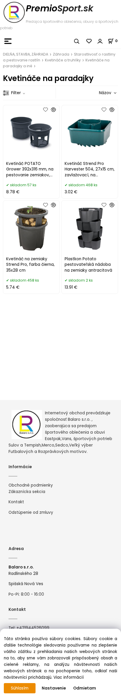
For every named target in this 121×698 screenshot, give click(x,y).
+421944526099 (32, 628)
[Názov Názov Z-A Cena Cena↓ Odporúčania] (99, 93)
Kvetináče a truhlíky (63, 60)
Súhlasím (19, 688)
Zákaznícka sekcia (27, 491)
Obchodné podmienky (31, 485)
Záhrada (61, 54)
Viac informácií (68, 677)
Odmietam (84, 688)
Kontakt (16, 502)
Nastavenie (54, 688)
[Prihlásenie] (100, 41)
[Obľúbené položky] (89, 41)
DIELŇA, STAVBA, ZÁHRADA (25, 54)
